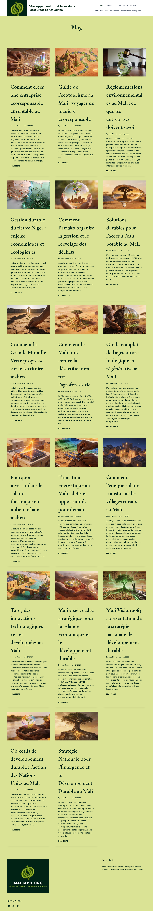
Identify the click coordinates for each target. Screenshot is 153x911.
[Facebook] (9, 906)
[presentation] (28, 62)
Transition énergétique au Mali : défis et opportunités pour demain (74, 493)
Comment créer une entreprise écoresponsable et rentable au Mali (27, 103)
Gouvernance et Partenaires (106, 11)
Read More (17, 166)
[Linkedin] (17, 906)
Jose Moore (17, 126)
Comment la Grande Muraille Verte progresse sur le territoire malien (28, 360)
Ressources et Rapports (131, 11)
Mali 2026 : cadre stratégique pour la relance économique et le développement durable (76, 634)
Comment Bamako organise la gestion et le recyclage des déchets (76, 235)
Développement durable (125, 5)
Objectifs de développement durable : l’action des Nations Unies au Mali (28, 767)
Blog (102, 5)
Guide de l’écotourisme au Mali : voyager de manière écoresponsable (76, 103)
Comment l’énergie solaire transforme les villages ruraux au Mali (122, 493)
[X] (13, 906)
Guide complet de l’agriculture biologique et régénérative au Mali (122, 360)
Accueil (109, 5)
